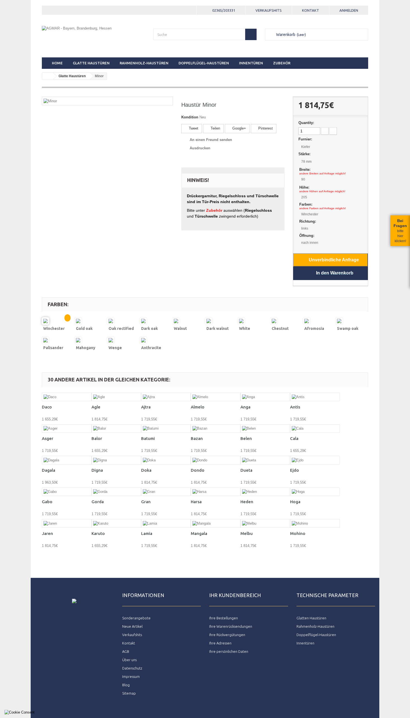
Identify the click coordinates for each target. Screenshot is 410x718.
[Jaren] (66, 523)
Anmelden (348, 10)
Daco (47, 407)
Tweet (193, 128)
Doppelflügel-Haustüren (204, 63)
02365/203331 (223, 10)
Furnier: (305, 139)
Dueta (246, 470)
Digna (97, 470)
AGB (125, 651)
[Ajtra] (166, 397)
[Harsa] (215, 492)
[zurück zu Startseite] (47, 76)
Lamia (146, 533)
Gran (146, 501)
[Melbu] (265, 523)
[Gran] (166, 492)
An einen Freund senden (211, 140)
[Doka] (166, 460)
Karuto (98, 533)
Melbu (246, 533)
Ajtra (146, 407)
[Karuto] (116, 523)
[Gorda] (116, 492)
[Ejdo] (315, 460)
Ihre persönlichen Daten (228, 651)
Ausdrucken (200, 148)
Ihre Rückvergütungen (227, 635)
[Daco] (66, 397)
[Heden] (265, 492)
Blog (126, 685)
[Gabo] (66, 492)
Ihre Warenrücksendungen (230, 626)
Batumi (148, 438)
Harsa (196, 501)
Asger (47, 438)
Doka (146, 470)
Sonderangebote (136, 618)
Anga (245, 407)
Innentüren (251, 63)
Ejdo (294, 470)
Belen (246, 438)
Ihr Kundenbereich (235, 595)
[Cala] (315, 428)
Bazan (197, 438)
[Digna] (116, 460)
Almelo (197, 407)
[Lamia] (166, 523)
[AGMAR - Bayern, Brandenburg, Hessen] (93, 36)
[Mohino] (315, 523)
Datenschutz (132, 668)
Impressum (131, 676)
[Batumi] (166, 428)
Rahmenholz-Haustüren (144, 63)
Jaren (47, 533)
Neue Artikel (132, 626)
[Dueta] (265, 460)
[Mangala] (215, 523)
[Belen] (265, 428)
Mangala (199, 533)
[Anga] (265, 397)
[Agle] (116, 397)
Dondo (197, 470)
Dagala (48, 470)
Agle (95, 407)
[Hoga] (315, 492)
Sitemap (129, 693)
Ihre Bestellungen (223, 618)
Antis (295, 407)
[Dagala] (66, 460)
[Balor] (116, 428)
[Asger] (66, 428)
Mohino (297, 533)
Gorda (97, 501)
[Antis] (315, 397)
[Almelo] (215, 397)
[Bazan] (215, 428)
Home (57, 63)
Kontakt (310, 10)
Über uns (129, 660)
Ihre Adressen (220, 643)
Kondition (189, 117)
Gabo (47, 501)
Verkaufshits (268, 10)
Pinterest (265, 128)
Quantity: (306, 123)
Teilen (214, 128)
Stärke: (304, 154)
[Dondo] (215, 460)
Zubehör (281, 63)
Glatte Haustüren (91, 63)
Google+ (238, 128)
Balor (96, 438)
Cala (294, 438)
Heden (246, 501)
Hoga (295, 501)
